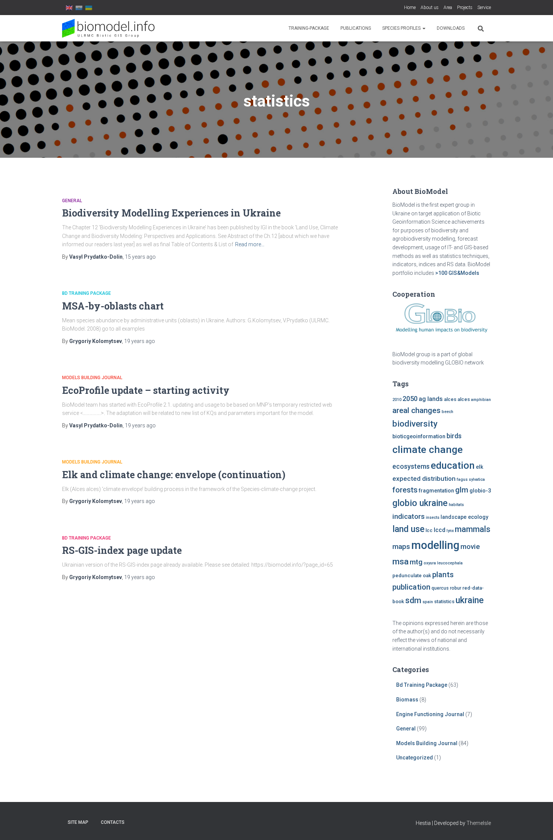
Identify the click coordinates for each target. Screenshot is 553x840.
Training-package (309, 28)
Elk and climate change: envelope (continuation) (174, 474)
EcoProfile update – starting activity (145, 390)
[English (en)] (69, 7)
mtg (416, 562)
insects (432, 517)
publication (411, 587)
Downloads (451, 28)
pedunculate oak (411, 575)
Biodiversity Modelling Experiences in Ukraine (171, 213)
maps (401, 546)
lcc (429, 530)
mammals (472, 529)
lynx (450, 530)
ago (140, 257)
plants (443, 574)
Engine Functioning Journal (430, 714)
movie (470, 547)
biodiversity (415, 423)
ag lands (431, 398)
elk (479, 467)
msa (400, 561)
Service (484, 7)
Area (448, 7)
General (72, 200)
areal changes (416, 410)
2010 (396, 399)
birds (454, 436)
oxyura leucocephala (443, 563)
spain (427, 601)
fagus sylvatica (471, 479)
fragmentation (436, 491)
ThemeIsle (478, 823)
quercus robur (446, 588)
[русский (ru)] (79, 7)
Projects (464, 7)
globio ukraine (420, 503)
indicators (408, 516)
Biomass (407, 700)
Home (410, 7)
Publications (355, 28)
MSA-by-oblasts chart (113, 306)
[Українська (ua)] (88, 7)
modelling (435, 545)
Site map (78, 822)
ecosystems (411, 466)
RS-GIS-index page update (122, 550)
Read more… (249, 244)
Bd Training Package (86, 293)
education (453, 465)
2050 (410, 398)
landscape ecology (464, 517)
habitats (456, 504)
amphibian (481, 399)
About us (430, 7)
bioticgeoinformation (418, 436)
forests (405, 489)
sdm (413, 600)
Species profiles (402, 28)
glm (461, 489)
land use (408, 529)
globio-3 (480, 491)
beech (447, 411)
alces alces (457, 399)
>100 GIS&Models (457, 273)
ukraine (470, 600)
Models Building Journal (92, 377)
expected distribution (424, 478)
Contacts (113, 822)
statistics (444, 601)
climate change (427, 450)
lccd (439, 530)
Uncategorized (414, 758)
